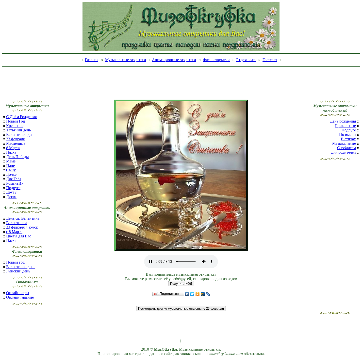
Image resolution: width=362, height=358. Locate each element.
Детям (11, 197)
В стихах (348, 139)
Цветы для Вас (18, 236)
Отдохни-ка (246, 60)
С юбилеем (346, 148)
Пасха (11, 152)
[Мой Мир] (202, 294)
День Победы (17, 157)
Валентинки (16, 223)
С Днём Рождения (21, 117)
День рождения (343, 121)
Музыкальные (344, 143)
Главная (91, 60)
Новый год (15, 262)
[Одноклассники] (197, 294)
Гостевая (270, 60)
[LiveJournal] (208, 294)
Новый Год (15, 121)
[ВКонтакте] (187, 294)
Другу (11, 192)
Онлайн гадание (20, 297)
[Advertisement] (181, 80)
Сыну (11, 170)
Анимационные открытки (174, 60)
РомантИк (14, 183)
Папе (10, 165)
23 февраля (15, 139)
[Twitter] (192, 294)
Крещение (14, 126)
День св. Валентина (22, 218)
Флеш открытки (216, 60)
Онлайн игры (17, 293)
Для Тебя (13, 179)
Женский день (18, 271)
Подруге (13, 188)
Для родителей (343, 152)
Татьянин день (18, 130)
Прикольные (345, 126)
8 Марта (13, 148)
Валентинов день (20, 134)
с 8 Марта (14, 232)
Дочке (11, 174)
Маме (11, 161)
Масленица (15, 143)
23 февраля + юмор (22, 227)
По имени (347, 134)
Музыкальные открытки (125, 60)
